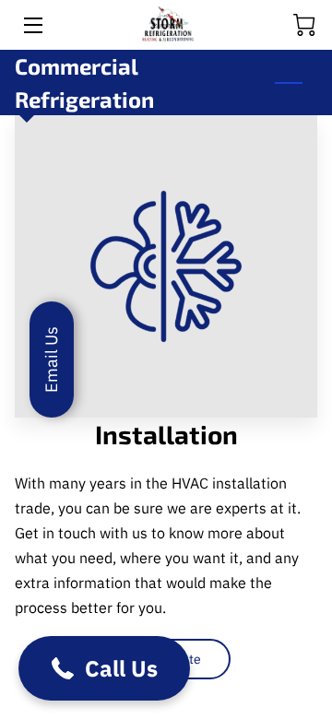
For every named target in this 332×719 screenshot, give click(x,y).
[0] (304, 25)
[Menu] (32, 25)
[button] (104, 668)
